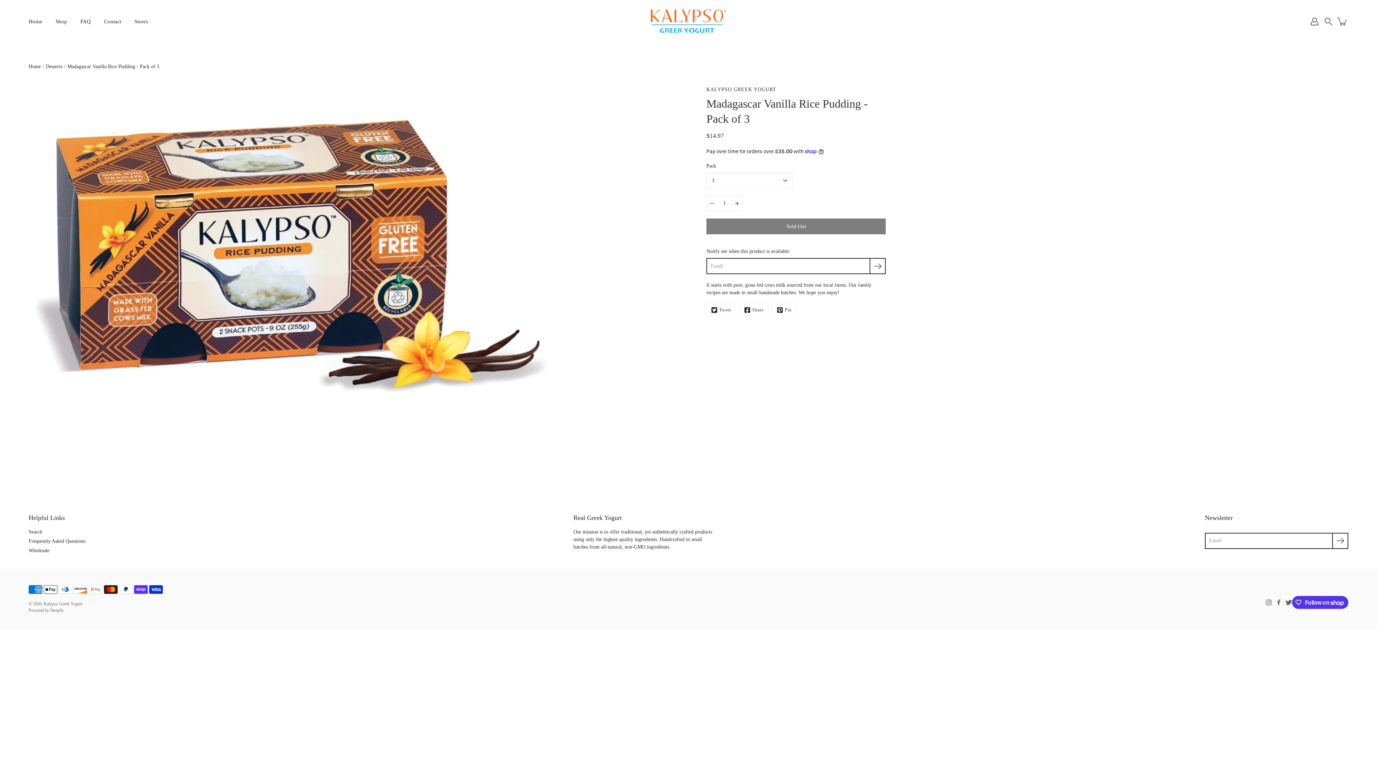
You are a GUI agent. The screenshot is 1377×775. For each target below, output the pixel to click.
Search (35, 532)
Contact (112, 21)
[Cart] (1342, 21)
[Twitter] (1289, 602)
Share (758, 310)
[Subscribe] (878, 266)
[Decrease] (711, 203)
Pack (711, 166)
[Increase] (737, 203)
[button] (1329, 21)
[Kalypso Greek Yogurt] (688, 21)
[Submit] (1340, 541)
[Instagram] (1268, 602)
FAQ (85, 21)
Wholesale (39, 550)
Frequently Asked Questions (57, 541)
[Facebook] (1279, 602)
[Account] (1314, 21)
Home (35, 21)
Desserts (54, 66)
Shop (61, 21)
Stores (141, 21)
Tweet (725, 310)
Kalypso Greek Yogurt (63, 603)
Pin (788, 310)
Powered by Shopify (46, 610)
